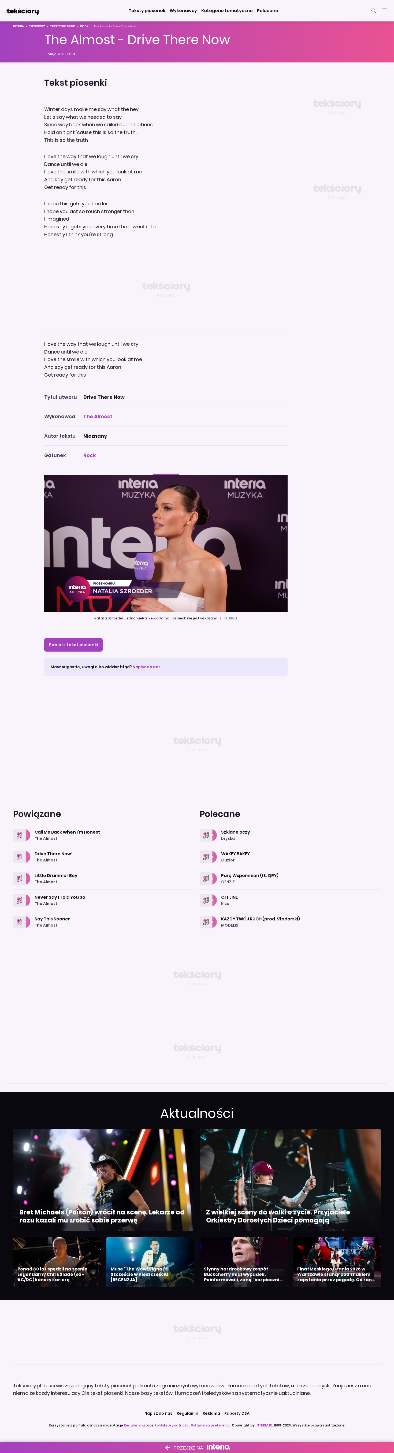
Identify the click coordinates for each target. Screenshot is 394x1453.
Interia (18, 26)
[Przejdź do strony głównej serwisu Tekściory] (22, 10)
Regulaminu (134, 1425)
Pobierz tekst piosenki (73, 645)
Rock (84, 26)
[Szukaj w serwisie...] (373, 10)
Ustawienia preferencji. (211, 1425)
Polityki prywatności (171, 1425)
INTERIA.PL (264, 1425)
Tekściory (37, 26)
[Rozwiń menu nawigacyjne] (384, 10)
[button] (147, 10)
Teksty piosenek (62, 26)
